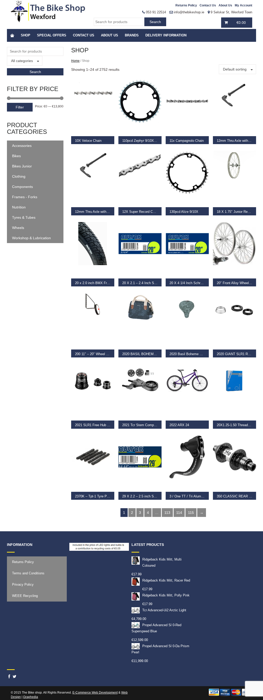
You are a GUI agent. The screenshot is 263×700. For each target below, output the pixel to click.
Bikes (16, 156)
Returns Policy (186, 5)
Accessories (22, 146)
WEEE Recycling (25, 596)
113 (167, 513)
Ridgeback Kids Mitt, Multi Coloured (162, 562)
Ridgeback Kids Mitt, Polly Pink (166, 595)
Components (22, 187)
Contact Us (208, 5)
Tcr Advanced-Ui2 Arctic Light (164, 610)
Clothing (18, 176)
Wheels (18, 228)
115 (191, 513)
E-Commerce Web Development (95, 692)
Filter (20, 107)
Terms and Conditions (28, 573)
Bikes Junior (22, 166)
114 (179, 513)
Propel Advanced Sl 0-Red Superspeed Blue (156, 628)
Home (75, 61)
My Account (243, 5)
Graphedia (30, 697)
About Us (225, 5)
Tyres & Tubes (23, 217)
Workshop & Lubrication (31, 238)
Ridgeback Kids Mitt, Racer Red (166, 580)
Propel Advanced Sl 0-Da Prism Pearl (160, 649)
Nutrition (19, 207)
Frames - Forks (24, 197)
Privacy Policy (23, 584)
